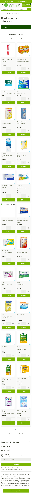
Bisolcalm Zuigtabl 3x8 (7, 252)
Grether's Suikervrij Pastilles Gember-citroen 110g (23, 61)
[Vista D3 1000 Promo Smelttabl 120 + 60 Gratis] (8, 113)
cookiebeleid (13, 486)
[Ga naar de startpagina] (11, 5)
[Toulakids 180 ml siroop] (8, 338)
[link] (10, 433)
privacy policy (24, 469)
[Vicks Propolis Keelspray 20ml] (8, 370)
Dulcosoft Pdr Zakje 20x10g (8, 93)
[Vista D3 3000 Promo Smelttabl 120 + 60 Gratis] (24, 242)
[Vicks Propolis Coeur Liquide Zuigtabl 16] (24, 338)
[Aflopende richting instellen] (22, 38)
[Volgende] (22, 433)
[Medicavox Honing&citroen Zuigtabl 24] (24, 177)
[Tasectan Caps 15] (24, 306)
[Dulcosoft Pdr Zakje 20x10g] (8, 83)
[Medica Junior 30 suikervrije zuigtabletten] (24, 113)
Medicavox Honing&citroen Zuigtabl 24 (23, 188)
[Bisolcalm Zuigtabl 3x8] (8, 242)
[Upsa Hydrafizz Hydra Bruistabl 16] (8, 50)
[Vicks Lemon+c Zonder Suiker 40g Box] (8, 306)
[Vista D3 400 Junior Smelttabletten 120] (24, 145)
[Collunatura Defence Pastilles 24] (8, 274)
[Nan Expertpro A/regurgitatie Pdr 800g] (8, 402)
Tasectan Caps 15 (21, 314)
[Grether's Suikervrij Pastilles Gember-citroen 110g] (24, 50)
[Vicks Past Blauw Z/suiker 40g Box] (24, 402)
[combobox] (14, 9)
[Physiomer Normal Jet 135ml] (8, 145)
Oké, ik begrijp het (16, 491)
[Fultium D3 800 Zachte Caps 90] (8, 177)
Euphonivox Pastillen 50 (7, 220)
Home (2, 13)
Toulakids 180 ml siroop (7, 348)
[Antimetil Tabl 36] (24, 274)
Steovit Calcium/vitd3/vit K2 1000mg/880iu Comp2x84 (23, 380)
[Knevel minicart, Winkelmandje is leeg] (23, 5)
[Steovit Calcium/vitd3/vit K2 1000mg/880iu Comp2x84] (24, 370)
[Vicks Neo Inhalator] (24, 83)
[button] (16, 27)
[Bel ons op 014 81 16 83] (20, 5)
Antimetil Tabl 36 (21, 284)
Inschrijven (16, 464)
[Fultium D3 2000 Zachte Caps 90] (24, 210)
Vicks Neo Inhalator (21, 93)
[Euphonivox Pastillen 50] (8, 210)
